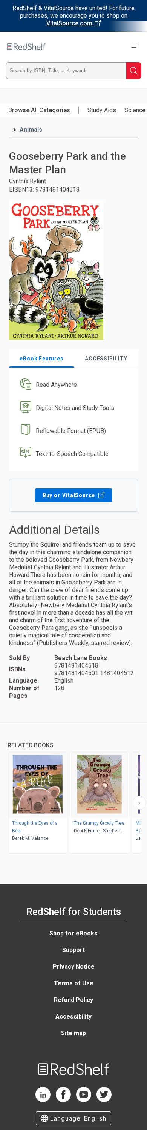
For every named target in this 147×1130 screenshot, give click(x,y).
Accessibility (73, 1016)
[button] (72, 385)
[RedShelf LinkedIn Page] (43, 1100)
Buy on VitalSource (69, 495)
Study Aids (101, 110)
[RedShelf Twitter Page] (104, 1100)
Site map (73, 1033)
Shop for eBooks (73, 933)
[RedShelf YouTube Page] (83, 1100)
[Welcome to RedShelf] (26, 46)
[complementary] (73, 789)
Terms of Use (73, 983)
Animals (31, 129)
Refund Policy (73, 999)
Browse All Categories (39, 110)
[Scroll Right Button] (139, 803)
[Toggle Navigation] (133, 47)
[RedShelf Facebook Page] (63, 1100)
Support (73, 950)
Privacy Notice (74, 966)
